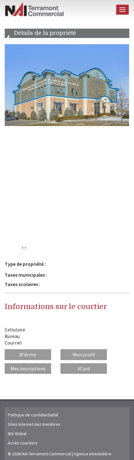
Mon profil (84, 354)
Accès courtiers (22, 443)
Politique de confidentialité (33, 415)
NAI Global (17, 433)
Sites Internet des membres (34, 424)
